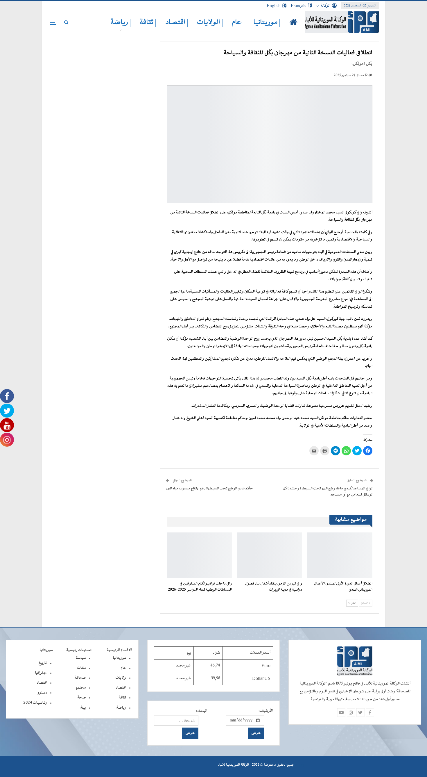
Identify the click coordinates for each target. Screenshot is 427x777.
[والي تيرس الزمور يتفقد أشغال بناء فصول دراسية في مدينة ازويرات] (269, 555)
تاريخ (42, 663)
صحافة (80, 678)
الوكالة (325, 5)
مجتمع (81, 687)
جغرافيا (41, 673)
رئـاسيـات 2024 (35, 703)
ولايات (120, 678)
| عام (238, 22)
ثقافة (122, 697)
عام (123, 668)
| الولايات (210, 22)
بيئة (83, 707)
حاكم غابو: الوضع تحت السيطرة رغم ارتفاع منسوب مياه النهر (209, 488)
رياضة (121, 707)
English (274, 5)
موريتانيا (119, 658)
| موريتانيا (267, 22)
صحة (81, 697)
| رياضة (120, 22)
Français (298, 5)
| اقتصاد (176, 22)
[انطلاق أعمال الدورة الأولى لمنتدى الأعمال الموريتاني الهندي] (339, 555)
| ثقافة (148, 22)
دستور (42, 692)
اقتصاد (121, 687)
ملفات (81, 668)
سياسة (81, 658)
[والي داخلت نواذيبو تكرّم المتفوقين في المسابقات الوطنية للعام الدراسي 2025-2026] (199, 555)
